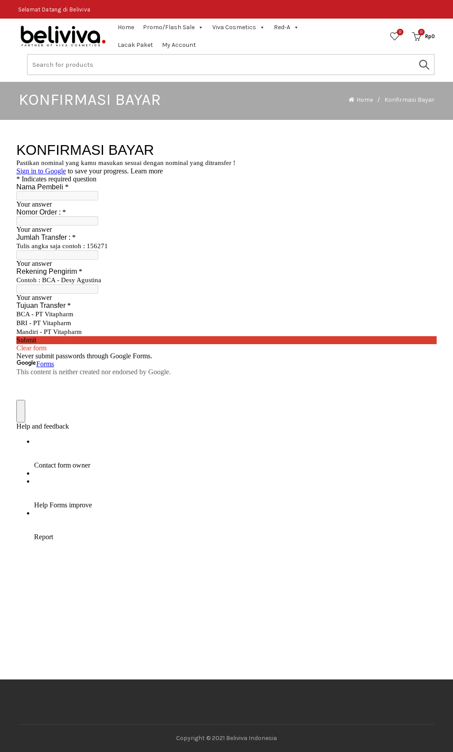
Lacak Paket (135, 45)
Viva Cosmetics (234, 27)
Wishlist (400, 32)
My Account (179, 45)
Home (126, 27)
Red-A (282, 27)
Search (424, 64)
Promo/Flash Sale (169, 27)
